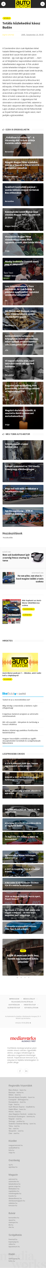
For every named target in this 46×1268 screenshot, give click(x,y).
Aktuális (7, 18)
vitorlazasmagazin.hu (17, 1201)
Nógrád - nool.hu (15, 1119)
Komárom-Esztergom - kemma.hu (22, 1116)
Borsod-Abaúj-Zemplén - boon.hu (22, 1097)
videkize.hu (13, 1203)
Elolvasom (7, 679)
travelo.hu (12, 1196)
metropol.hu (13, 1222)
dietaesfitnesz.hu (15, 1198)
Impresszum (14, 999)
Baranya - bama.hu (16, 1092)
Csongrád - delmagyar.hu (18, 1100)
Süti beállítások (31, 1008)
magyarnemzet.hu (16, 1145)
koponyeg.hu (14, 1242)
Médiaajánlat (29, 999)
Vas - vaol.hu (14, 1128)
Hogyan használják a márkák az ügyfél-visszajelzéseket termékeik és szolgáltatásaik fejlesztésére (21, 741)
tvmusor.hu (13, 1205)
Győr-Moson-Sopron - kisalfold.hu (22, 1107)
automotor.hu (14, 1181)
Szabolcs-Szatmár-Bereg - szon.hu (22, 1124)
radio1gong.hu (14, 1259)
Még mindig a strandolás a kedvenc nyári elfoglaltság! (19, 707)
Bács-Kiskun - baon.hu (17, 1090)
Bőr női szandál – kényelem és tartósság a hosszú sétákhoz (20, 723)
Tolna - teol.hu (14, 1126)
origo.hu (12, 1152)
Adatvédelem (14, 1005)
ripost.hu (12, 1220)
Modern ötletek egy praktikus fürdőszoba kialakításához (20, 731)
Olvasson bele (28, 609)
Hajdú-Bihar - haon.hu (17, 1109)
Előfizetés (27, 615)
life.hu (11, 1225)
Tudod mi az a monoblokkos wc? (16, 700)
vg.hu (11, 1165)
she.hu (11, 1227)
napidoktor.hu (14, 1191)
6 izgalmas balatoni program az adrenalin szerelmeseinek (20, 715)
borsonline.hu (14, 1218)
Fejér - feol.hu (14, 1104)
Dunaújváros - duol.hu (17, 1102)
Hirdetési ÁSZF (30, 1005)
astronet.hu (13, 1179)
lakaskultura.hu (14, 1184)
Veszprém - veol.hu (16, 1131)
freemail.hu (13, 1239)
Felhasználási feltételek (22, 1002)
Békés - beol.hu (15, 1095)
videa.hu (12, 1244)
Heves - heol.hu (15, 1112)
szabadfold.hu (14, 1148)
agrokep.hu (13, 1167)
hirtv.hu (11, 1150)
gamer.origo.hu (14, 1186)
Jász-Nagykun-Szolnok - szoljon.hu (22, 1114)
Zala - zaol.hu (14, 1133)
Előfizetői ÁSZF (14, 1008)
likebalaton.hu (14, 1189)
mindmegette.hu (15, 1193)
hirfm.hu (12, 1261)
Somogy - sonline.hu (17, 1121)
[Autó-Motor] (23, 4)
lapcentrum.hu (14, 1247)
